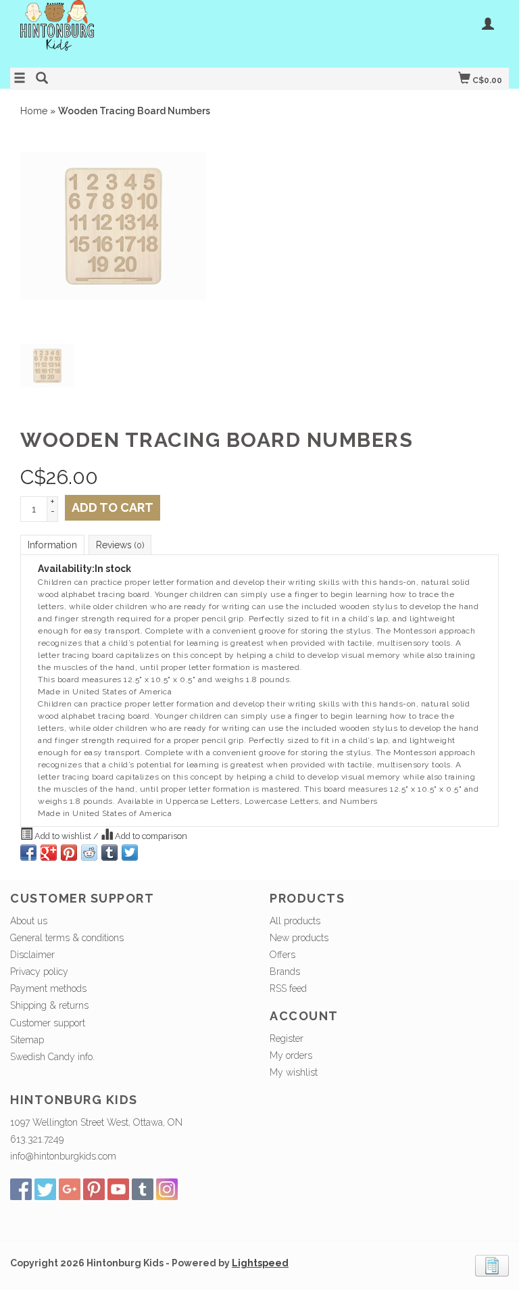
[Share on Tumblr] (109, 852)
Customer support (47, 1023)
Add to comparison (150, 836)
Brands (285, 971)
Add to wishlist (62, 836)
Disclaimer (32, 954)
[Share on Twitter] (130, 852)
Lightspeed (260, 1263)
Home (33, 110)
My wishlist (294, 1072)
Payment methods (48, 988)
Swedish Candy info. (52, 1056)
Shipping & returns (49, 1005)
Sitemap (27, 1039)
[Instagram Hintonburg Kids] (167, 1189)
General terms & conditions (67, 937)
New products (299, 937)
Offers (282, 954)
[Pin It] (69, 852)
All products (295, 920)
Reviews (120, 545)
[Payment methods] (492, 1265)
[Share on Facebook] (28, 852)
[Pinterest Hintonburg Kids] (94, 1189)
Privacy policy (39, 971)
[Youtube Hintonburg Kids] (118, 1189)
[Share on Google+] (49, 852)
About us (28, 920)
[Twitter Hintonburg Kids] (45, 1189)
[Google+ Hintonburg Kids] (69, 1189)
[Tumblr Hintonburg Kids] (142, 1189)
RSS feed (288, 988)
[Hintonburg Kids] (134, 32)
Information (52, 545)
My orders (291, 1055)
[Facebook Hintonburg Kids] (21, 1189)
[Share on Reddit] (89, 852)
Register (286, 1038)
